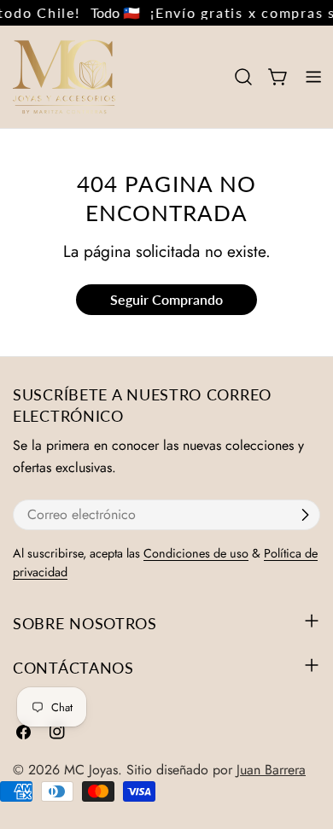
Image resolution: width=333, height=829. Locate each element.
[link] (112, 13)
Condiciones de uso (195, 553)
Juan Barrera (271, 769)
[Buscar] (243, 77)
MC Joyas (91, 769)
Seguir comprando (166, 299)
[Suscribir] (304, 514)
